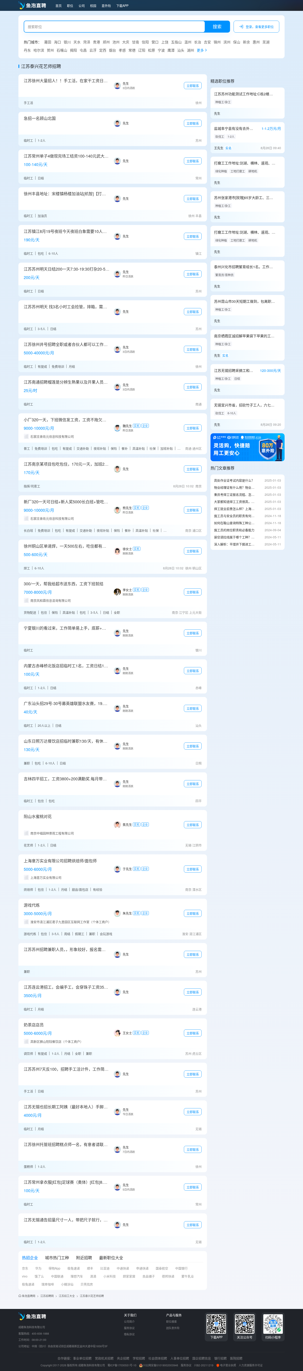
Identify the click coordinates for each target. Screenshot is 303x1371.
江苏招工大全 (67, 1296)
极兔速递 (73, 1268)
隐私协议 (129, 1334)
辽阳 (141, 50)
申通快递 (142, 1268)
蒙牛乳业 (187, 1276)
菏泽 (86, 42)
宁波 (161, 50)
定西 (102, 50)
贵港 (96, 42)
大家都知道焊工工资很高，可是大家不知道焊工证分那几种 (234, 501)
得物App (54, 1268)
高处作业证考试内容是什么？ (234, 480)
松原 (151, 50)
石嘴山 (62, 50)
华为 (38, 1268)
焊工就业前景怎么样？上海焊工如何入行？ (234, 508)
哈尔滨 (38, 50)
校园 (93, 5)
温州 (187, 42)
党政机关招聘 (104, 1358)
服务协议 (129, 1328)
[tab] (30, 1257)
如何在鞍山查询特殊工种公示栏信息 (234, 523)
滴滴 (93, 1276)
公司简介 (129, 1321)
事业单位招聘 (82, 1358)
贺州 (50, 50)
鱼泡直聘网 (28, 1296)
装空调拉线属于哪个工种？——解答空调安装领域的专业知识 (234, 537)
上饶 (164, 42)
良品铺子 (148, 1276)
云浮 (92, 50)
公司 (82, 5)
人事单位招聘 (179, 1358)
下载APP (122, 5)
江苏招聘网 (47, 1296)
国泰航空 (162, 1268)
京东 (25, 1268)
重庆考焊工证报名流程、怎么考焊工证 (234, 494)
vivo (25, 1276)
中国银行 (181, 1268)
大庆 (125, 42)
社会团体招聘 (157, 1358)
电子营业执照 (228, 1365)
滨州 (226, 42)
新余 (246, 42)
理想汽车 (77, 1276)
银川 (67, 42)
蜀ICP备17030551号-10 (122, 1365)
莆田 (47, 42)
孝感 (122, 50)
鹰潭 (171, 50)
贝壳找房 (87, 1284)
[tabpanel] (112, 1278)
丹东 (27, 50)
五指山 (176, 42)
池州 (116, 42)
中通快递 (123, 1268)
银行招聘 (220, 1358)
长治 (197, 42)
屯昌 (83, 50)
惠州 (256, 42)
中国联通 (57, 1276)
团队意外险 (172, 1328)
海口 (57, 42)
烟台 (112, 50)
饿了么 (39, 1276)
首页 (58, 5)
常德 (132, 50)
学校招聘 (139, 1358)
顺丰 (90, 1268)
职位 (70, 5)
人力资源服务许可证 (251, 1365)
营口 (155, 42)
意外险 (106, 5)
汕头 (180, 50)
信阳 (145, 42)
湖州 (190, 50)
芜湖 (266, 42)
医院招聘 (236, 1358)
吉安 (207, 42)
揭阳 (73, 50)
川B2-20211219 (203, 1365)
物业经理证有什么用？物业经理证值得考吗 (234, 487)
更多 (200, 50)
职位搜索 (171, 1321)
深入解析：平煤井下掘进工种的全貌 (234, 544)
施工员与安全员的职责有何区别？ (234, 516)
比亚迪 (105, 1268)
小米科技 (109, 1276)
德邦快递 (168, 1276)
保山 (236, 42)
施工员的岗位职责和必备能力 (234, 530)
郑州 (106, 42)
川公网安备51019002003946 (160, 1365)
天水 (77, 42)
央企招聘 (123, 1358)
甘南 (135, 42)
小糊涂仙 (67, 1284)
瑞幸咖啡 (47, 1284)
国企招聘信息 (201, 1358)
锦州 (217, 42)
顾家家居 (129, 1276)
